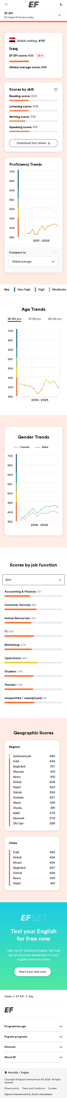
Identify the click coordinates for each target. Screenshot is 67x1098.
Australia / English (18, 1072)
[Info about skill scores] (56, 89)
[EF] (33, 4)
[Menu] (60, 15)
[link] (19, 15)
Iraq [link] (30, 996)
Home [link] (8, 996)
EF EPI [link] (20, 996)
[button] (6, 4)
